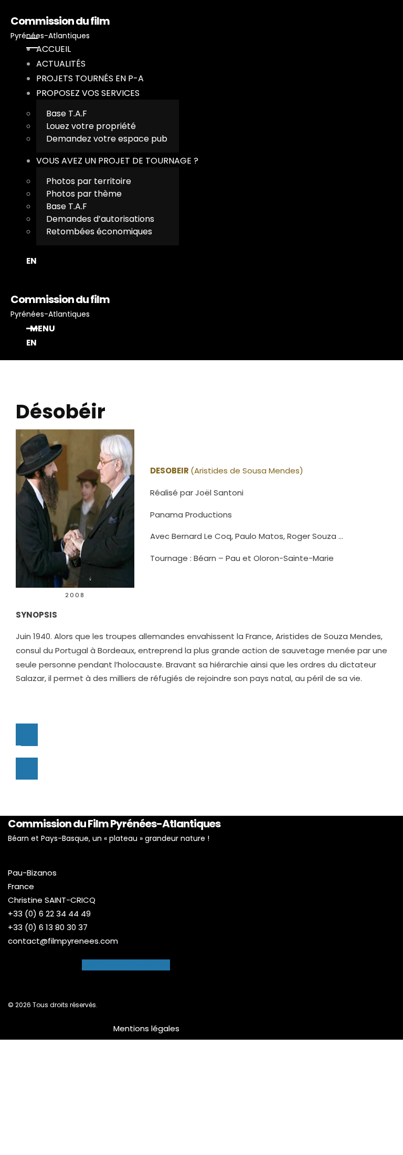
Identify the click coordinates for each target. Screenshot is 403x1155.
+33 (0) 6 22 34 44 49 (49, 913)
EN (31, 260)
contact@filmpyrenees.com (63, 940)
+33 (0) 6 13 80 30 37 (48, 927)
